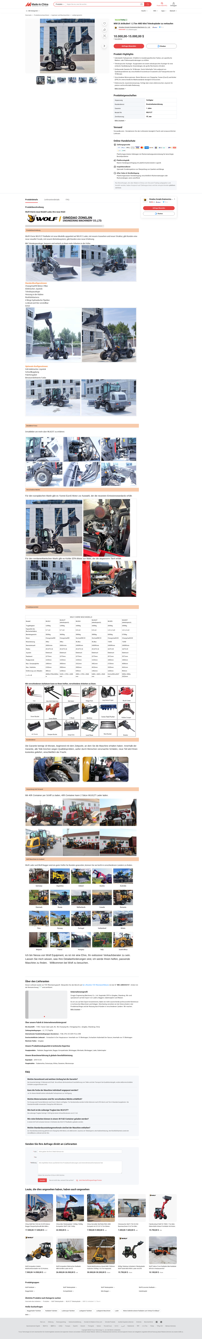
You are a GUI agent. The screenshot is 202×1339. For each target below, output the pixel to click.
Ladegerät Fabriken (85, 1311)
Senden (42, 1180)
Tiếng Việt (160, 1326)
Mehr (27, 1315)
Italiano (99, 1326)
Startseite (28, 15)
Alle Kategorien (33, 11)
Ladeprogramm (77, 15)
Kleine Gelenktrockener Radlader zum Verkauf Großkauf (141, 1311)
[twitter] (161, 1322)
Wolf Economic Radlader (147, 1287)
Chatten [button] (163, 46)
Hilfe (154, 11)
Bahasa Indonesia (170, 1326)
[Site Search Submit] (148, 4)
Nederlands (131, 1326)
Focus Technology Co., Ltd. (99, 1330)
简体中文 (45, 1326)
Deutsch (82, 1326)
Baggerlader (29, 1291)
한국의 (116, 1326)
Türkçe (152, 1326)
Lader (117, 1311)
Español (75, 1326)
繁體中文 (53, 1326)
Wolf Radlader (29, 1287)
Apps (163, 11)
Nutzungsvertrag (61, 1322)
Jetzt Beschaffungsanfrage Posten (89, 1180)
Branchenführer (148, 1322)
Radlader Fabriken (51, 1311)
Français (67, 1326)
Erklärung (50, 1322)
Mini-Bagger (105, 1291)
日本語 (60, 1326)
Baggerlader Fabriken (34, 1311)
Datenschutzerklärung (75, 1322)
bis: (36, 1157)
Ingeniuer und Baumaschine (60, 15)
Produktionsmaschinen (41, 15)
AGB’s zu (180, 1332)
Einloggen (173, 6)
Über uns (42, 1322)
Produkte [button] (59, 4)
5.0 (152, 202)
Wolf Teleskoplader (69, 1287)
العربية (123, 1326)
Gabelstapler (143, 1291)
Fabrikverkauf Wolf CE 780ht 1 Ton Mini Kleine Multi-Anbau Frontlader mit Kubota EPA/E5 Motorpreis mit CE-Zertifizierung (162, 1226)
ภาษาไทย (144, 1326)
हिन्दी (138, 1326)
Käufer (143, 11)
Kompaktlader (67, 1291)
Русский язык (108, 1326)
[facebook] (156, 1322)
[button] (141, 4)
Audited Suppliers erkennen (126, 1322)
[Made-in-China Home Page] (36, 4)
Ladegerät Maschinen (103, 1311)
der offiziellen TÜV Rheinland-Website (96, 985)
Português (91, 1326)
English (38, 1326)
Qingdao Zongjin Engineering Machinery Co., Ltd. (134, 27)
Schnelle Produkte (110, 1322)
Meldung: (34, 1163)
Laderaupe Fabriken (68, 1311)
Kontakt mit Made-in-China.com (93, 1322)
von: (35, 1152)
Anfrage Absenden (129, 46)
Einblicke (138, 1322)
